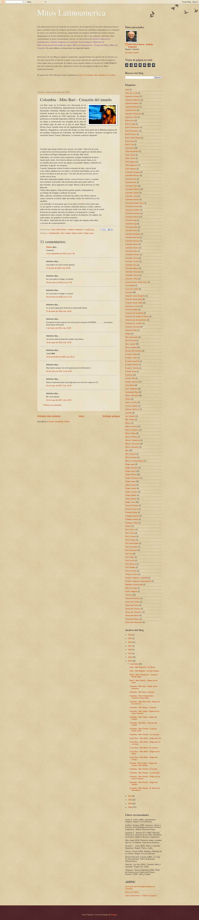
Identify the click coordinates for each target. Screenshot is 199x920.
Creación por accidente (134, 313)
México (128, 423)
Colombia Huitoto (132, 217)
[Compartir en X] (106, 229)
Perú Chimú (129, 533)
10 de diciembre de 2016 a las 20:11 (60, 357)
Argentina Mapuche (132, 100)
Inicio (81, 416)
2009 (130, 804)
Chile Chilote (130, 158)
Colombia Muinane (132, 241)
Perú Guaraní (130, 540)
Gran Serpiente (131, 389)
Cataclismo (129, 148)
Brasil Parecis (130, 134)
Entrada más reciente (48, 416)
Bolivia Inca (129, 120)
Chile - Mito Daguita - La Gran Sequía (144, 671)
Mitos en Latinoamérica (83, 45)
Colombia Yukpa (131, 279)
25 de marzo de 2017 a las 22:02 (59, 371)
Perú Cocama (130, 536)
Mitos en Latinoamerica (134, 461)
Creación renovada (132, 327)
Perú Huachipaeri (132, 543)
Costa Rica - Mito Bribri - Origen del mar (145, 738)
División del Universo (133, 351)
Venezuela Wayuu (132, 619)
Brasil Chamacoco (132, 127)
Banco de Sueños (132, 892)
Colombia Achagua (132, 172)
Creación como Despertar (135, 296)
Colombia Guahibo (132, 210)
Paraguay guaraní (132, 516)
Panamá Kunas (131, 512)
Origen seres (89, 233)
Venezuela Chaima (132, 602)
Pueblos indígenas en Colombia (64, 42)
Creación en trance (132, 306)
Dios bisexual (130, 340)
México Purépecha (132, 440)
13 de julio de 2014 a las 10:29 (58, 268)
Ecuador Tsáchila (132, 368)
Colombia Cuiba (131, 196)
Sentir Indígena (85, 42)
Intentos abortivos (132, 409)
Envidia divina (130, 371)
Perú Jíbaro (129, 557)
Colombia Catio (131, 186)
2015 (130, 653)
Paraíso (128, 526)
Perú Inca (129, 554)
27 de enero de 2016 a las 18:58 (58, 311)
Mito (127, 450)
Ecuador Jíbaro (131, 358)
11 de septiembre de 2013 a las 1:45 (60, 254)
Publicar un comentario (52, 405)
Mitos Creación (131, 457)
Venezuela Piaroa (132, 605)
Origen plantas (131, 499)
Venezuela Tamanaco (133, 612)
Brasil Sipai (129, 141)
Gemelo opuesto (131, 382)
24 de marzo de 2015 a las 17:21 (59, 297)
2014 (130, 657)
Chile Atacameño (131, 151)
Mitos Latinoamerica (71, 12)
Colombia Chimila (132, 193)
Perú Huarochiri (131, 550)
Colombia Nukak (131, 244)
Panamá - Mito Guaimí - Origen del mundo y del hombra (143, 764)
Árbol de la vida (131, 93)
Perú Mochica (130, 564)
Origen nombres (131, 492)
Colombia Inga (130, 220)
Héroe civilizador (131, 395)
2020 (130, 638)
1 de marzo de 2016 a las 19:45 (58, 328)
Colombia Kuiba (131, 227)
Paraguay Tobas (131, 523)
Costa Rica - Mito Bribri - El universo (144, 748)
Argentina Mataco (132, 103)
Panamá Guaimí (131, 509)
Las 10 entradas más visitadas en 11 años (97, 75)
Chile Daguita (130, 162)
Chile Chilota (130, 155)
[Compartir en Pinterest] (111, 229)
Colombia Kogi (131, 224)
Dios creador (66, 233)
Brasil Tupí (129, 145)
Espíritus (128, 375)
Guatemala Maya (132, 392)
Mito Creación (130, 454)
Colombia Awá (130, 179)
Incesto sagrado (131, 406)
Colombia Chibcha (132, 189)
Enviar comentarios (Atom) (59, 422)
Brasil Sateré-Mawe (133, 138)
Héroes (128, 399)
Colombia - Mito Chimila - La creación (144, 735)
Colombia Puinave (132, 255)
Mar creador (130, 420)
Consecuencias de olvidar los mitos (57, 45)
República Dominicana (134, 585)
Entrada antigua (111, 416)
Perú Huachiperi (131, 547)
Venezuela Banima (132, 598)
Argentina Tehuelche (133, 114)
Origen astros (130, 471)
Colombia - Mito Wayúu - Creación (143, 707)
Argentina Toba (131, 117)
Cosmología (130, 285)
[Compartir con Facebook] (109, 229)
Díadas (128, 334)
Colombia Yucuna (132, 275)
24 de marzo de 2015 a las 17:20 (59, 282)
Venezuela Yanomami (133, 622)
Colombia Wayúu (131, 268)
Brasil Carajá (130, 124)
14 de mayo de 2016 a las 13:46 (58, 342)
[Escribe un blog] (104, 229)
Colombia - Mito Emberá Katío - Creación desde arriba (142, 697)
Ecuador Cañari (131, 354)
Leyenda (128, 413)
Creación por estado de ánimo (137, 316)
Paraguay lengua (131, 519)
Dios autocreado (131, 337)
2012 (130, 661)
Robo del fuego (131, 588)
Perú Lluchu (130, 560)
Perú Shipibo (130, 567)
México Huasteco (132, 430)
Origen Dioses (130, 475)
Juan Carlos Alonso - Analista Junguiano (140, 45)
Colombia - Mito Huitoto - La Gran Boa (144, 773)
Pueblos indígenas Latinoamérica (138, 581)
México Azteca (131, 426)
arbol (127, 90)
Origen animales (131, 468)
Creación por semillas (133, 323)
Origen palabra (131, 495)
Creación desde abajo (133, 299)
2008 (130, 807)
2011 (130, 796)
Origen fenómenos (132, 478)
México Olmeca (131, 437)
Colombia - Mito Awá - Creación (142, 692)
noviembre (134, 664)
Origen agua (130, 464)
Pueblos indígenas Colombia (136, 578)
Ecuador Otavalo (131, 365)
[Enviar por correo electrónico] (101, 229)
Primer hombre (131, 571)
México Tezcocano (132, 444)
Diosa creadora (131, 347)
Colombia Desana (132, 200)
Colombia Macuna (132, 237)
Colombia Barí (54, 233)
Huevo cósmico (131, 402)
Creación (128, 292)
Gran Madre (129, 385)
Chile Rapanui (130, 169)
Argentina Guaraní (132, 96)
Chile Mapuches (131, 165)
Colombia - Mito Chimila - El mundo (143, 769)
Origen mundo (77, 233)
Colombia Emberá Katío (134, 203)
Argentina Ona (130, 110)
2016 (130, 650)
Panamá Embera (131, 505)
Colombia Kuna (131, 230)
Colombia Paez (131, 251)
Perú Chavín (130, 530)
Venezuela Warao (132, 615)
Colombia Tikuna (131, 258)
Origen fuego (130, 481)
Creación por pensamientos (136, 320)
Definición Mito (131, 330)
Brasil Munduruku (132, 131)
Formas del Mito (101, 45)
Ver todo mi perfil (131, 53)
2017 (130, 646)
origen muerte (130, 485)
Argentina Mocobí (132, 107)
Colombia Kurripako (133, 234)
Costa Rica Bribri (131, 289)
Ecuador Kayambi (132, 361)
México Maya (130, 433)
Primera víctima (131, 574)
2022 (130, 635)
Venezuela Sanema (132, 609)
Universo (128, 595)
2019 (130, 642)
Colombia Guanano (132, 213)
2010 (130, 800)
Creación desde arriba (133, 303)
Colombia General (132, 206)
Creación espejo (131, 310)
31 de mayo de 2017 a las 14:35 (58, 386)
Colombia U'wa (131, 265)
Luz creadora (130, 416)
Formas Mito (130, 378)
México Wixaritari (132, 447)
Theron (49, 247)
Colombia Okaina (132, 248)
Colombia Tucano (132, 261)
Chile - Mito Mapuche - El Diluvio (142, 667)
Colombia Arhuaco (132, 175)
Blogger (114, 915)
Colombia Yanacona (133, 272)
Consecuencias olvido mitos (136, 282)
